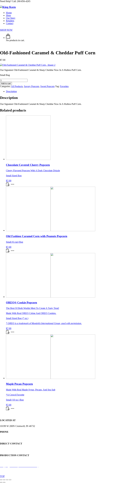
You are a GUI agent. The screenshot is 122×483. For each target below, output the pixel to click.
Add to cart (6, 83)
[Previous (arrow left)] (1, 482)
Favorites (64, 86)
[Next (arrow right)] (4, 482)
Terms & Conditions (85, 471)
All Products (17, 86)
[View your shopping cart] (8, 37)
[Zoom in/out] (1, 479)
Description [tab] (11, 91)
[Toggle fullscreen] (4, 479)
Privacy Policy (67, 471)
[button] (8, 185)
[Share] (7, 479)
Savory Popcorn (31, 86)
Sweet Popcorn (47, 86)
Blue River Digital (50, 471)
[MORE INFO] (13, 185)
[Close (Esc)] (10, 479)
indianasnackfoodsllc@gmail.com (16, 449)
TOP (2, 476)
